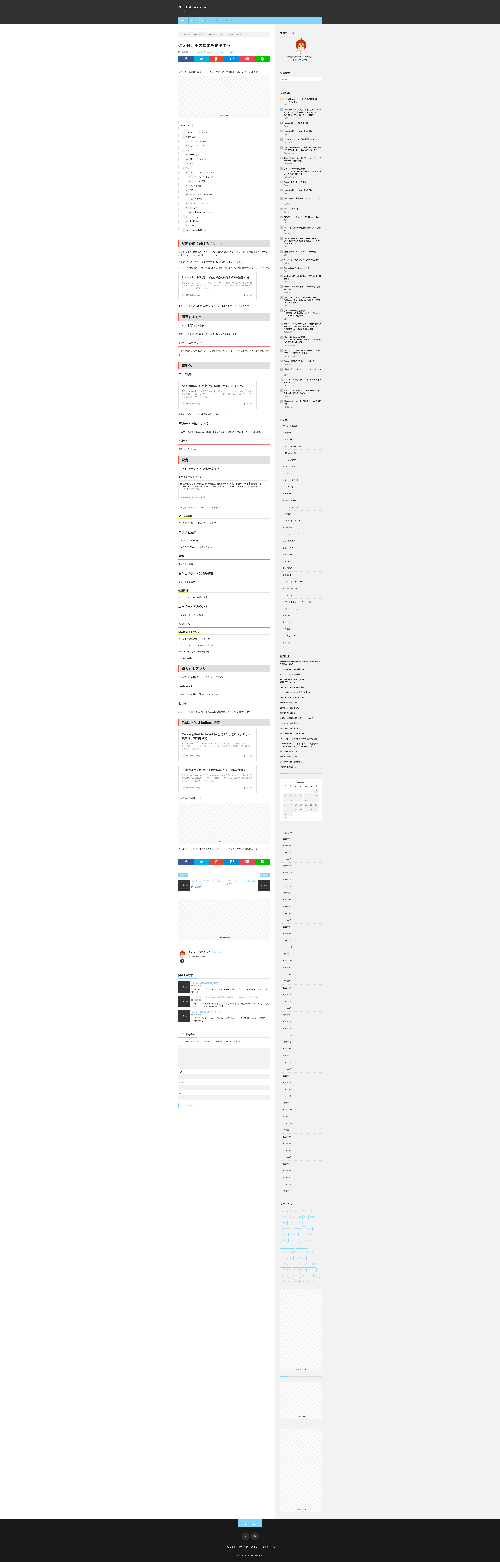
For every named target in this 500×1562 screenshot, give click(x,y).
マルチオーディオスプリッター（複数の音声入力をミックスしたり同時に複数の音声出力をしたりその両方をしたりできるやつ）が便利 (302, 326)
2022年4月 (287, 920)
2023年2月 (287, 852)
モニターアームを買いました (291, 723)
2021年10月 (288, 961)
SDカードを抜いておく (197, 159)
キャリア (293, 1234)
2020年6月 (287, 1069)
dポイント (313, 1211)
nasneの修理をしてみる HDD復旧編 (298, 190)
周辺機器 (289, 332)
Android (209, 52)
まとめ (288, 233)
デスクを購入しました (288, 751)
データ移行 (192, 154)
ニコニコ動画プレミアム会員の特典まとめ (296, 692)
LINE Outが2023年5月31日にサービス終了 (296, 718)
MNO (284, 1223)
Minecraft (289, 142)
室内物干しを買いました (289, 708)
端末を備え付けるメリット (195, 132)
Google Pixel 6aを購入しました (206, 1011)
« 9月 (285, 817)
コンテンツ (287, 460)
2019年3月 (287, 1171)
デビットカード (291, 595)
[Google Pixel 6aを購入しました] (184, 1016)
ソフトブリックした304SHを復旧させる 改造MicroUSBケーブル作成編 (224, 997)
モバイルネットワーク (201, 177)
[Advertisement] (224, 94)
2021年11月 (288, 954)
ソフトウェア (291, 212)
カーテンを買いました (288, 702)
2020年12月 (288, 1028)
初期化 (187, 150)
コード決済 (289, 588)
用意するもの (190, 137)
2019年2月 (287, 1177)
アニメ (288, 466)
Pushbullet (192, 221)
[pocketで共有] (247, 59)
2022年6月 (287, 906)
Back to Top (250, 1524)
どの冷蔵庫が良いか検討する (291, 762)
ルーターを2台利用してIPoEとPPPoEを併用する (302, 260)
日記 (284, 561)
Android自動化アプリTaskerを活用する (299, 361)
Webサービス (290, 281)
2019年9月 (287, 1130)
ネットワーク (287, 1258)
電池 (190, 190)
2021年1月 (287, 1022)
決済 (284, 575)
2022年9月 (287, 886)
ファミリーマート (288, 1264)
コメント (182, 1046)
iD (300, 1217)
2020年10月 (288, 1042)
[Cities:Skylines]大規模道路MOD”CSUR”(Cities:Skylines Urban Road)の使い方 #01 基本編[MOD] (302, 171)
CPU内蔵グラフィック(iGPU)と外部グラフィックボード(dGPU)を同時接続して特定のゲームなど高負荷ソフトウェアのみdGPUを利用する (302, 112)
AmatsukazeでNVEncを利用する (297, 268)
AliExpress (289, 407)
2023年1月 (287, 859)
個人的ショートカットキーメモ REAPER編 (300, 252)
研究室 (194, 20)
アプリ (284, 1234)
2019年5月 (287, 1157)
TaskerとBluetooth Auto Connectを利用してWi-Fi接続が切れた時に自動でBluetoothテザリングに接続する (302, 240)
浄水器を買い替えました (289, 728)
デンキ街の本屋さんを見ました (292, 733)
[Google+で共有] (216, 59)
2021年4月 (287, 1001)
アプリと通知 (193, 185)
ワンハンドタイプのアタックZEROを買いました (298, 739)
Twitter (216, 20)
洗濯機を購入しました (288, 767)
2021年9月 (287, 967)
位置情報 (195, 199)
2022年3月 (287, 927)
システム (192, 208)
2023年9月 (287, 839)
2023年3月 (287, 845)
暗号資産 (286, 568)
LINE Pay (313, 1217)
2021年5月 (287, 994)
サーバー (316, 1240)
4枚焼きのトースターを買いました (293, 697)
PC (287, 118)
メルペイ (285, 1275)
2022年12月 (288, 866)
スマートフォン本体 (196, 141)
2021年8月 (287, 974)
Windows (289, 204)
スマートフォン (197, 52)
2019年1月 (287, 1184)
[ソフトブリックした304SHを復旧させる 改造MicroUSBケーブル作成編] (184, 1001)
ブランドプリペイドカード (296, 602)
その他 (285, 473)
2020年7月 (287, 1062)
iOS (286, 493)
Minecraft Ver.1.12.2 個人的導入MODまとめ (301, 139)
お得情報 (286, 432)
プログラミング (289, 534)
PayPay (300, 1223)
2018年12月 (288, 1191)
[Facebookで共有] (186, 59)
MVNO (291, 1223)
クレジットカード (292, 581)
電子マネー (290, 163)
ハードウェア (229, 52)
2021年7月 (287, 981)
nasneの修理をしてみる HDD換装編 (298, 131)
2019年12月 (288, 1110)
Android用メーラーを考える (295, 182)
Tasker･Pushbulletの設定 (194, 230)
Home (183, 20)
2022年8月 (287, 893)
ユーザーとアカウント (197, 203)
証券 (284, 615)
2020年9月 (287, 1049)
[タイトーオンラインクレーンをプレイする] (184, 885)
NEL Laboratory (192, 7)
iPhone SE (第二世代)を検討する (206, 983)
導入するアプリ (190, 216)
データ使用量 (197, 181)
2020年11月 (288, 1035)
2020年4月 (287, 1083)
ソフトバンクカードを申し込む (241, 881)
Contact (228, 20)
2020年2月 (287, 1096)
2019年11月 (288, 1116)
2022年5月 (287, 913)
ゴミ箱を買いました (287, 713)
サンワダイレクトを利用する (291, 674)
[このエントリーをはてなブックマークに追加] (231, 59)
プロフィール (268, 1547)
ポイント (286, 548)
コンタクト (230, 1547)
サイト (181, 1093)
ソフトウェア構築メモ (290, 1252)
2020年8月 (287, 1055)
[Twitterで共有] (201, 59)
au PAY (303, 1211)
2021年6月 (287, 988)
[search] (320, 79)
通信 (287, 263)
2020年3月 (287, 1089)
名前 (181, 1072)
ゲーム (285, 439)
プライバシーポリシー (249, 1547)
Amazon (285, 1211)
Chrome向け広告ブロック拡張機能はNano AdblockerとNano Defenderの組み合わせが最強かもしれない (302, 299)
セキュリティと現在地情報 (199, 194)
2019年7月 (287, 1143)
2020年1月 (287, 1103)
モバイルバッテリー (196, 146)
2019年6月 (287, 1150)
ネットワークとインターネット (201, 172)
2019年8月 (287, 1137)
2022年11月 (288, 873)
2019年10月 (288, 1123)
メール (182, 1083)
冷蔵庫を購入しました (288, 757)
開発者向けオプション (201, 212)
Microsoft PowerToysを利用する (293, 687)
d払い (284, 1217)
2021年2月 (287, 1015)
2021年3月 (287, 1008)
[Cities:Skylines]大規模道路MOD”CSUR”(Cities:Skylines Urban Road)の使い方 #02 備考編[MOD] (302, 339)
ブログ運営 (287, 541)
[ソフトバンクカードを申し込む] (264, 885)
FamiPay (292, 1217)
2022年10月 (288, 879)
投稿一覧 (215, 952)
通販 (284, 629)
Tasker (191, 225)
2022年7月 (287, 900)
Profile (205, 20)
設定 (186, 168)
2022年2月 (287, 934)
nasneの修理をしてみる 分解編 (296, 123)
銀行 (284, 642)
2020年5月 (287, 1076)
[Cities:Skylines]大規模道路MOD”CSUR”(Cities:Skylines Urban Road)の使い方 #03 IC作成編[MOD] (302, 313)
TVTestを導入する (291, 209)
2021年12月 (288, 947)
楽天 (310, 1275)
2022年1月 (287, 940)
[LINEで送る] (262, 59)
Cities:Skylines (290, 104)
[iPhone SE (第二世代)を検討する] (184, 987)
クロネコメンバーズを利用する (292, 669)
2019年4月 (287, 1164)
